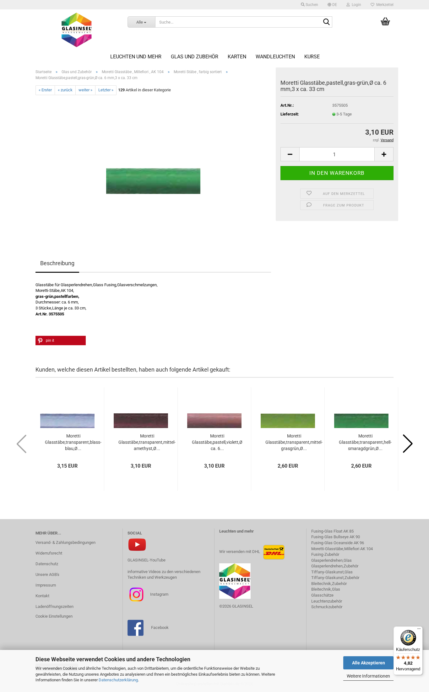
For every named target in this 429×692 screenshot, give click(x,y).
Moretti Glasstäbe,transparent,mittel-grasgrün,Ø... (294, 442)
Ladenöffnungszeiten (54, 606)
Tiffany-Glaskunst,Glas (332, 572)
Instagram (158, 594)
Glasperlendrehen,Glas (331, 560)
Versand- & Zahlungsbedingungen (65, 542)
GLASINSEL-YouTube (147, 560)
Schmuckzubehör (326, 606)
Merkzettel (384, 5)
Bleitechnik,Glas (325, 589)
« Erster (45, 90)
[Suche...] (326, 22)
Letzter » (105, 90)
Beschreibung (57, 263)
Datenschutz (46, 563)
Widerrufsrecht (48, 553)
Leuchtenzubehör (326, 601)
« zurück (65, 90)
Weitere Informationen (368, 676)
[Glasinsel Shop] (76, 29)
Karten (237, 57)
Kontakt (42, 595)
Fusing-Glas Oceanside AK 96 (337, 542)
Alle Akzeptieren (368, 662)
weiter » (85, 90)
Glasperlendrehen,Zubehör (334, 566)
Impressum (45, 585)
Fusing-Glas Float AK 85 (332, 531)
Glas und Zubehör (194, 57)
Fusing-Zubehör (325, 554)
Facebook (160, 627)
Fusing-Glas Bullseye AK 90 (335, 536)
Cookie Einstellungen (54, 616)
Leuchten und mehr (135, 57)
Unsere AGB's (47, 574)
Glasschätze (322, 595)
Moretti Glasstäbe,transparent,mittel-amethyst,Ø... (147, 442)
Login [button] (355, 5)
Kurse (312, 57)
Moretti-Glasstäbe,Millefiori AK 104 (342, 548)
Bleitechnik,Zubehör (329, 583)
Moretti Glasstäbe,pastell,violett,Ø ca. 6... (217, 442)
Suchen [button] (311, 5)
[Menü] (419, 630)
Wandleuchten (275, 57)
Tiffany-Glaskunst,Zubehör (335, 577)
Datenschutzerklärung (118, 680)
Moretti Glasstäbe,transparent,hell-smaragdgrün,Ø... (365, 442)
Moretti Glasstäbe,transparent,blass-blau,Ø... (73, 442)
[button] (332, 4)
